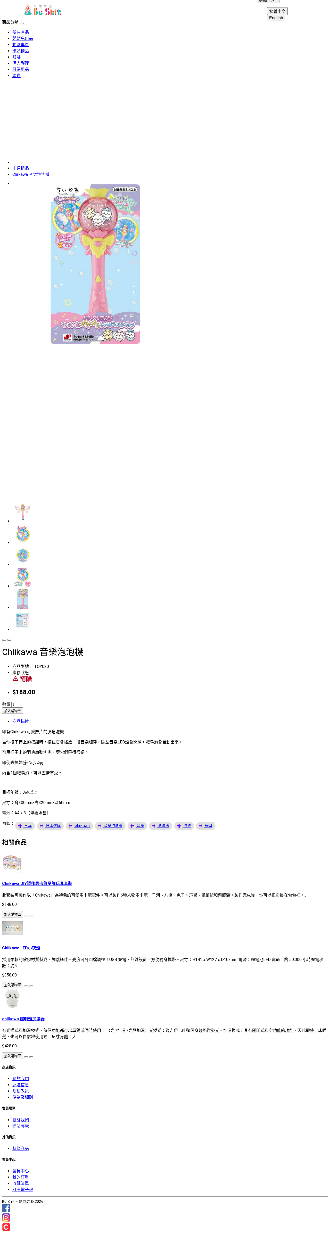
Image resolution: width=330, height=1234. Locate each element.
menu (11, 10)
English (276, 18)
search (306, 10)
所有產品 (20, 32)
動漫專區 (20, 44)
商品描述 (20, 721)
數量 (6, 704)
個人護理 (20, 63)
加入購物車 (12, 711)
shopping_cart (319, 10)
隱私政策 (20, 1091)
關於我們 (20, 1078)
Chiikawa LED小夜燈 (21, 948)
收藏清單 (20, 1183)
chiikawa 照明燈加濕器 (23, 1018)
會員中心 (20, 1171)
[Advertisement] (165, 118)
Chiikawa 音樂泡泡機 (31, 174)
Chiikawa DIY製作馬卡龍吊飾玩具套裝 (37, 883)
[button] (28, 826)
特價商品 (20, 1148)
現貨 (16, 75)
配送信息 (20, 1084)
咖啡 (16, 57)
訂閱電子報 (22, 1189)
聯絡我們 (20, 1119)
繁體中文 (277, 11)
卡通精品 (20, 50)
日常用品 (20, 69)
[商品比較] (9, 640)
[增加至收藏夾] (4, 640)
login (294, 10)
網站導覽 (20, 1126)
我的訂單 (20, 1177)
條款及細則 (22, 1097)
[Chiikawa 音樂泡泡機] (94, 344)
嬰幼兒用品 (22, 38)
